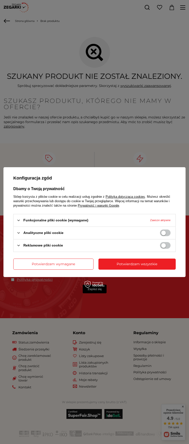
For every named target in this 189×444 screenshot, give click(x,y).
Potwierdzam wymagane (53, 264)
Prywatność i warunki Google (98, 205)
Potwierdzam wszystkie (137, 264)
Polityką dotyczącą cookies (125, 196)
